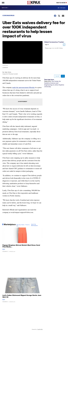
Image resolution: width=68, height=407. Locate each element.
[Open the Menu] (3, 2)
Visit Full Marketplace (34, 225)
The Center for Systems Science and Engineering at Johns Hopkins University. (54, 83)
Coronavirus (8, 15)
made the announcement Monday (23, 87)
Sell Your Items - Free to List (22, 225)
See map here (49, 79)
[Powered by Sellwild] (39, 329)
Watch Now (61, 3)
